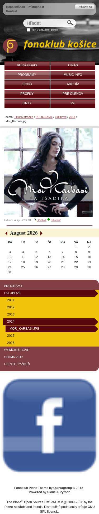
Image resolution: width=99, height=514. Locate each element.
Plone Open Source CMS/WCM (36, 502)
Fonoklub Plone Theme (31, 488)
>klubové (61, 116)
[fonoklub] (49, 46)
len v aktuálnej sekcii (45, 29)
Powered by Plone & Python (49, 492)
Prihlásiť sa (85, 6)
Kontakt (11, 11)
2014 (72, 116)
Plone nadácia (15, 507)
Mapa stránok (15, 6)
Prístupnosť (36, 6)
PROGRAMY (44, 116)
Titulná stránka (23, 116)
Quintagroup (62, 488)
